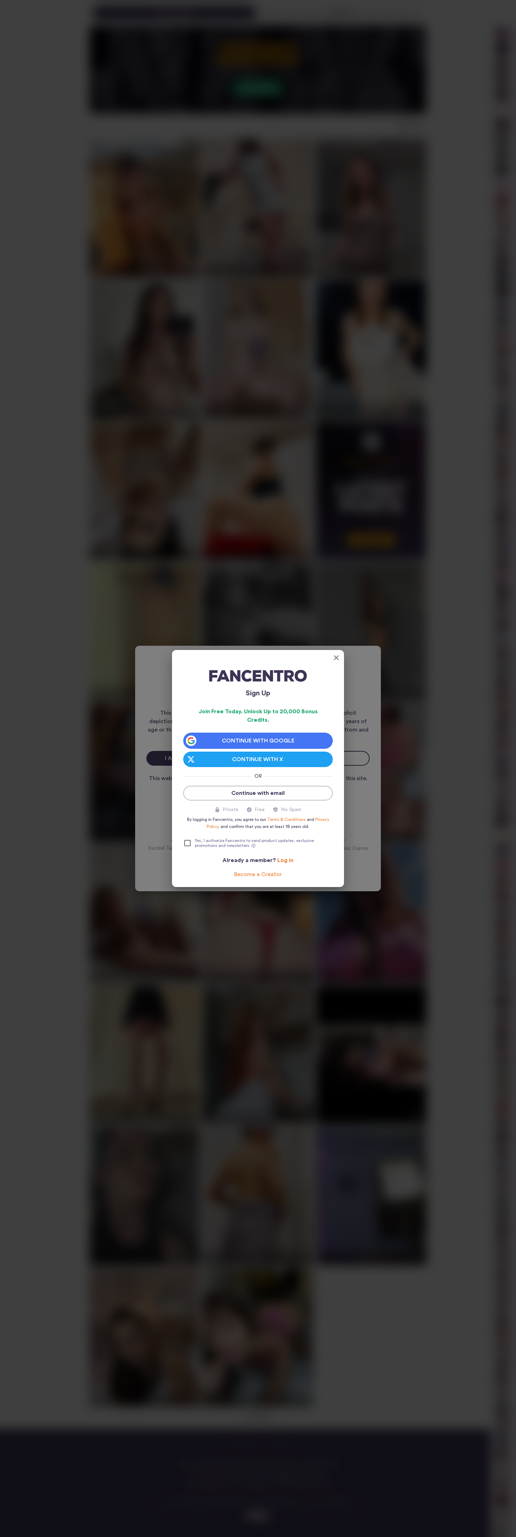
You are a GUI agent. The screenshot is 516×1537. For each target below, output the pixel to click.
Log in (285, 860)
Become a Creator (258, 874)
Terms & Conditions (286, 819)
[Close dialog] (336, 658)
